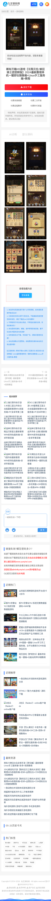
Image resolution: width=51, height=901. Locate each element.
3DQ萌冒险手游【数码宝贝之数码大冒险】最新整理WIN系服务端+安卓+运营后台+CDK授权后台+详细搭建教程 (25, 781)
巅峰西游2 (22, 854)
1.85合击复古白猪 (10, 854)
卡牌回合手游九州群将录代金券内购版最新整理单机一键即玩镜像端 (36, 470)
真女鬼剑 (7, 842)
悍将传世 (30, 850)
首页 (12, 11)
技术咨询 (27, 94)
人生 (29, 854)
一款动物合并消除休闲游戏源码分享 (19, 788)
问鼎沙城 (17, 862)
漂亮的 (25, 862)
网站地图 (41, 888)
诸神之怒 (32, 842)
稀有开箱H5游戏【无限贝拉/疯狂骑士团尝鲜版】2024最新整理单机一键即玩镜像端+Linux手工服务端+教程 (25, 354)
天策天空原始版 (9, 866)
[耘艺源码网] (11, 4)
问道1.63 (38, 846)
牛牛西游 (39, 850)
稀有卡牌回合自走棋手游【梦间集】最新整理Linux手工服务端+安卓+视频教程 (14, 380)
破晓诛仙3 (29, 866)
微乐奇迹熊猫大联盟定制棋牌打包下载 (20, 814)
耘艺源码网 (11, 351)
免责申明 (22, 888)
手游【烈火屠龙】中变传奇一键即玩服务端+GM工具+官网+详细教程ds (32, 730)
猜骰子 (30, 846)
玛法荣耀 (25, 858)
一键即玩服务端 (36, 858)
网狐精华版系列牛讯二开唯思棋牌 (18, 792)
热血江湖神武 (37, 854)
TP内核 (7, 846)
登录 (8, 512)
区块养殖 (7, 858)
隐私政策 (12, 888)
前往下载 (27, 87)
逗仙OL (17, 850)
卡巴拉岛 (24, 842)
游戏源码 (20, 11)
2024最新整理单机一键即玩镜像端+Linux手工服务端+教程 (37, 378)
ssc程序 (41, 842)
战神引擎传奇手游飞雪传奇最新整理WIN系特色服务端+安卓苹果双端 (13, 470)
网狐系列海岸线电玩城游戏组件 (17, 796)
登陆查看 (25, 295)
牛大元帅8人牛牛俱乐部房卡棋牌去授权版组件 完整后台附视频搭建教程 (33, 618)
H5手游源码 (21, 846)
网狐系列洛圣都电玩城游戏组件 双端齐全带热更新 (25, 801)
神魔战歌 (20, 866)
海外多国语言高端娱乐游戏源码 (17, 810)
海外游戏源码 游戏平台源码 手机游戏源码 (22, 806)
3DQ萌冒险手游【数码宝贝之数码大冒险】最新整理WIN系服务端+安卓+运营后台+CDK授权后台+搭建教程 (25, 772)
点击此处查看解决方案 (37, 558)
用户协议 (31, 888)
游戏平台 (16, 842)
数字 (23, 850)
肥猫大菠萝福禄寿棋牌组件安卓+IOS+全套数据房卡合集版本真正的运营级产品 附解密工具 (32, 630)
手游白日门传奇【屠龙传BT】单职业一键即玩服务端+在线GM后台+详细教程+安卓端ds (33, 742)
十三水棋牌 (8, 862)
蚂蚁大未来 (8, 850)
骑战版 (32, 862)
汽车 (13, 846)
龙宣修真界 (16, 858)
